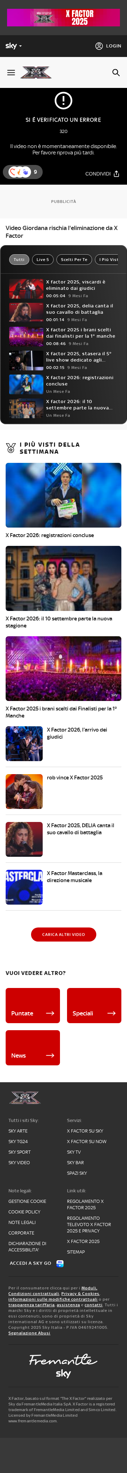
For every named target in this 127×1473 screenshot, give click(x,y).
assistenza (68, 1304)
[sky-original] (63, 1373)
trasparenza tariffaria (31, 1304)
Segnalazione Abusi (29, 1333)
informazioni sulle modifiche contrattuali (53, 1299)
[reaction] (25, 172)
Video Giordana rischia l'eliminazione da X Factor (61, 231)
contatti (94, 1304)
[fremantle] (63, 1359)
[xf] (38, 72)
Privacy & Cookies (80, 1293)
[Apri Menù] (11, 72)
